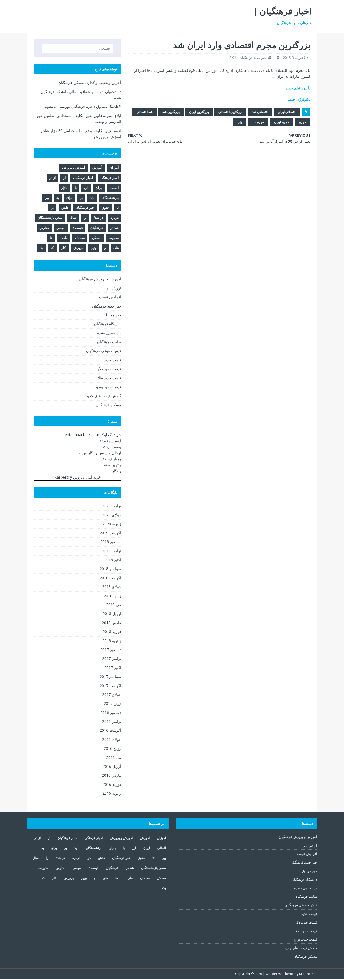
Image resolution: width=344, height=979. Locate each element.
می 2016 (113, 757)
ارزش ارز (113, 288)
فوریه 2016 (112, 784)
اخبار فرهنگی (110, 177)
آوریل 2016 (112, 766)
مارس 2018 (111, 622)
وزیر (94, 247)
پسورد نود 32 (111, 446)
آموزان (114, 167)
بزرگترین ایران (199, 111)
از (64, 177)
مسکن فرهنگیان (108, 404)
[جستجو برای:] (77, 48)
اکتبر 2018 (112, 559)
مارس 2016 (111, 775)
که (52, 247)
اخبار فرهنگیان (83, 177)
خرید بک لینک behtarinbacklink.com (92, 434)
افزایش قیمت (110, 296)
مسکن (96, 237)
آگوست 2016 (110, 730)
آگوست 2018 (110, 577)
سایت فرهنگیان (109, 341)
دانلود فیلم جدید (298, 87)
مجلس (60, 227)
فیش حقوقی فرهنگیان (103, 350)
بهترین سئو (112, 464)
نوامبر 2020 (111, 505)
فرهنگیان (96, 227)
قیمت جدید (112, 359)
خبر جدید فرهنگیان (252, 57)
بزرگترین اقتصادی (230, 111)
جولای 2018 (111, 586)
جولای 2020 (111, 514)
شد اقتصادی (145, 111)
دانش (64, 207)
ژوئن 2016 (112, 748)
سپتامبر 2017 (110, 676)
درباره (114, 217)
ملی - (63, 237)
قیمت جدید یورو (108, 386)
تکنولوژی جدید (299, 99)
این (86, 187)
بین (47, 197)
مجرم (302, 122)
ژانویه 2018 (111, 640)
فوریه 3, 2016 (293, 57)
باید (92, 197)
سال (73, 217)
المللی (114, 187)
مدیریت (114, 237)
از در (52, 177)
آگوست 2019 (110, 532)
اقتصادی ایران (287, 111)
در (52, 207)
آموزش (97, 167)
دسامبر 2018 (110, 541)
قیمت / (78, 227)
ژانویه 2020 (111, 523)
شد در (114, 227)
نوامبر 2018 (111, 550)
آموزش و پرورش (73, 167)
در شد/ (98, 217)
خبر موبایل (112, 314)
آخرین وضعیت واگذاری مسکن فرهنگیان (89, 82)
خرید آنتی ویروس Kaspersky (77, 477)
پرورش (78, 247)
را (85, 217)
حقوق (105, 207)
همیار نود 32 (111, 458)
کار (64, 247)
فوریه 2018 (112, 631)
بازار (64, 187)
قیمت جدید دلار (109, 368)
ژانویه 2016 (111, 793)
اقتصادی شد (260, 111)
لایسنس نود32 (110, 440)
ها (51, 237)
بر (81, 197)
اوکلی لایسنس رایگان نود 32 (98, 452)
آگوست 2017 (110, 685)
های (116, 247)
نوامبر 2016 (111, 721)
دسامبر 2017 (110, 649)
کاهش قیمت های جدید (103, 395)
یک (41, 247)
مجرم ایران (281, 122)
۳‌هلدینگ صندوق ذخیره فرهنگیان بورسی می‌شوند (82, 106)
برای (69, 197)
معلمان (80, 237)
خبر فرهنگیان (85, 207)
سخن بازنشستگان (50, 217)
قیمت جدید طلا (109, 377)
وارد (239, 122)
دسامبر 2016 (110, 712)
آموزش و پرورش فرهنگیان (100, 278)
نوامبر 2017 (111, 658)
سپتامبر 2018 (110, 568)
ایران (99, 187)
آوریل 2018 (112, 613)
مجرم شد (258, 122)
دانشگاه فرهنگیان (107, 323)
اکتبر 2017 (112, 667)
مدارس (44, 227)
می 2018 (113, 604)
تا (118, 207)
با (76, 187)
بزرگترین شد (171, 111)
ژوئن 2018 (112, 595)
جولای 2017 (111, 694)
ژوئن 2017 (112, 703)
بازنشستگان (110, 197)
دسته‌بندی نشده (109, 332)
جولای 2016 (111, 739)
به (57, 197)
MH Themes (308, 973)
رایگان (116, 470)
